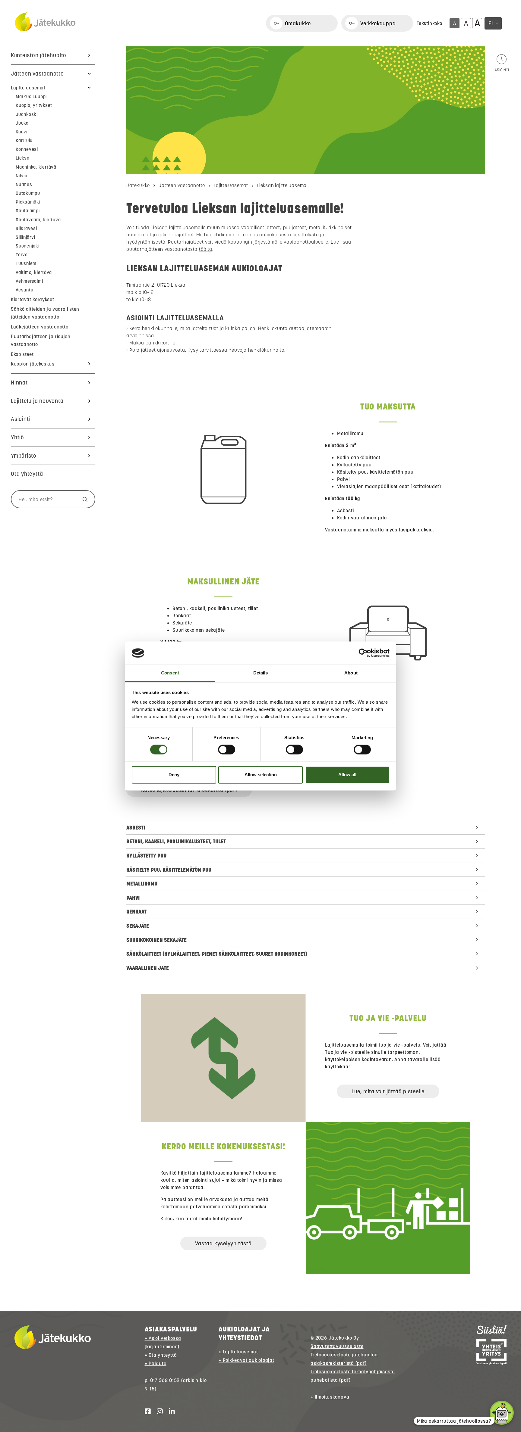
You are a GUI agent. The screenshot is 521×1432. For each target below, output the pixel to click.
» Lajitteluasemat (238, 1352)
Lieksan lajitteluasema (282, 185)
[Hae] (82, 499)
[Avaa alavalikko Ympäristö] (89, 456)
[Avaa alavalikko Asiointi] (89, 419)
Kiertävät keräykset (32, 299)
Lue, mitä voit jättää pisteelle (388, 1091)
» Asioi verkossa (163, 1338)
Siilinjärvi (25, 237)
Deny (174, 774)
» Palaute (155, 1363)
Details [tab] (260, 672)
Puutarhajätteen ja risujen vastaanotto (41, 340)
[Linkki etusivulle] (45, 22)
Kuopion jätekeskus (33, 364)
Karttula (24, 140)
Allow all (347, 774)
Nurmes (24, 184)
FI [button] (490, 23)
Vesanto (24, 290)
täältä (205, 249)
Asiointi (20, 419)
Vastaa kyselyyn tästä (223, 1243)
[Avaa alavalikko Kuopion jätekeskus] (89, 364)
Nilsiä (21, 176)
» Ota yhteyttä (161, 1355)
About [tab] (351, 672)
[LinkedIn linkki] (169, 1411)
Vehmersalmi (29, 281)
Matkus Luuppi (31, 96)
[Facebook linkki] (145, 1411)
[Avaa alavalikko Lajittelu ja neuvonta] (89, 401)
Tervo (22, 254)
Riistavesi (26, 228)
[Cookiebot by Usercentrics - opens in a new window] (363, 653)
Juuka (22, 123)
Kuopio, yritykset (34, 105)
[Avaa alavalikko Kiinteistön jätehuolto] (89, 55)
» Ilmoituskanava (330, 1397)
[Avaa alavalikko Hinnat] (89, 383)
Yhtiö (17, 437)
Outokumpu (28, 193)
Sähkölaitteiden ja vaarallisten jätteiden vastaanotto (45, 313)
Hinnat (19, 382)
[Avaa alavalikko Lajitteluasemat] (89, 87)
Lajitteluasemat (28, 88)
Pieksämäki (28, 202)
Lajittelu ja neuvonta (37, 400)
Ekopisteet (22, 354)
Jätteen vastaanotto (37, 73)
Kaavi (21, 132)
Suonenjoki (27, 246)
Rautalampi (28, 210)
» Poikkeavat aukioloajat (246, 1360)
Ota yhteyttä (27, 473)
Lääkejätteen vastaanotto (39, 327)
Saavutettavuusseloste (337, 1346)
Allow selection (261, 774)
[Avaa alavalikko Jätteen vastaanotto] (89, 74)
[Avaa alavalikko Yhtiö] (89, 437)
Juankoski (27, 114)
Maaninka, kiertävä (36, 167)
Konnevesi (27, 149)
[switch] (226, 750)
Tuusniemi (27, 263)
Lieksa (23, 158)
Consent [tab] (170, 672)
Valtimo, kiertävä (34, 272)
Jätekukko (138, 185)
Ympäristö (23, 455)
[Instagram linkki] (157, 1411)
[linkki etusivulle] (52, 1337)
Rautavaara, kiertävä (38, 220)
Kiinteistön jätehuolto (38, 55)
